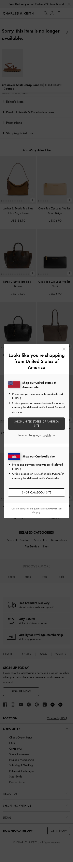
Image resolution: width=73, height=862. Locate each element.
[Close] (64, 349)
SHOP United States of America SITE (36, 423)
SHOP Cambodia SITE (36, 492)
